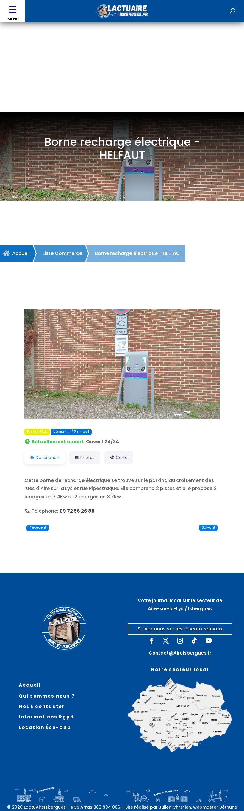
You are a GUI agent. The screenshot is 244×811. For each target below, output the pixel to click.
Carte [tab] (122, 458)
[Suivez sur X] (166, 640)
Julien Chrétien (175, 807)
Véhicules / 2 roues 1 (71, 431)
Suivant (208, 527)
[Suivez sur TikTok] (194, 640)
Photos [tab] (87, 458)
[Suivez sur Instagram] (180, 640)
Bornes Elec (37, 431)
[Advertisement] (122, 67)
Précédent (37, 527)
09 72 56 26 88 (77, 511)
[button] (12, 11)
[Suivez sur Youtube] (209, 640)
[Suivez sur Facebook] (151, 640)
